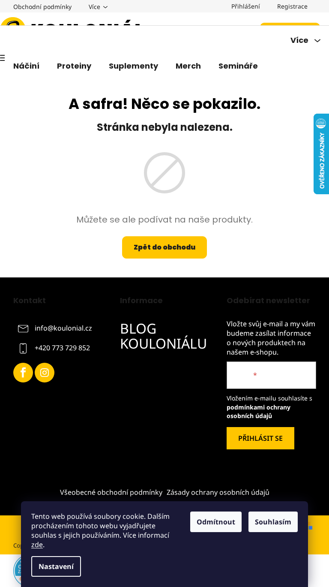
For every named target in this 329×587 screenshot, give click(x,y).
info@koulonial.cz (63, 328)
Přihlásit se (260, 438)
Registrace (292, 6)
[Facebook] (23, 372)
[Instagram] (44, 372)
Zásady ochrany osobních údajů (218, 492)
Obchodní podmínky (42, 7)
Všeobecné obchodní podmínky (111, 492)
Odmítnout (216, 522)
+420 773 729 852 (62, 347)
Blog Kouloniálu (163, 336)
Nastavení (56, 566)
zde (37, 544)
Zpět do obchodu (164, 247)
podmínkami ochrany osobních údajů (258, 411)
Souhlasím (273, 522)
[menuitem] (26, 66)
